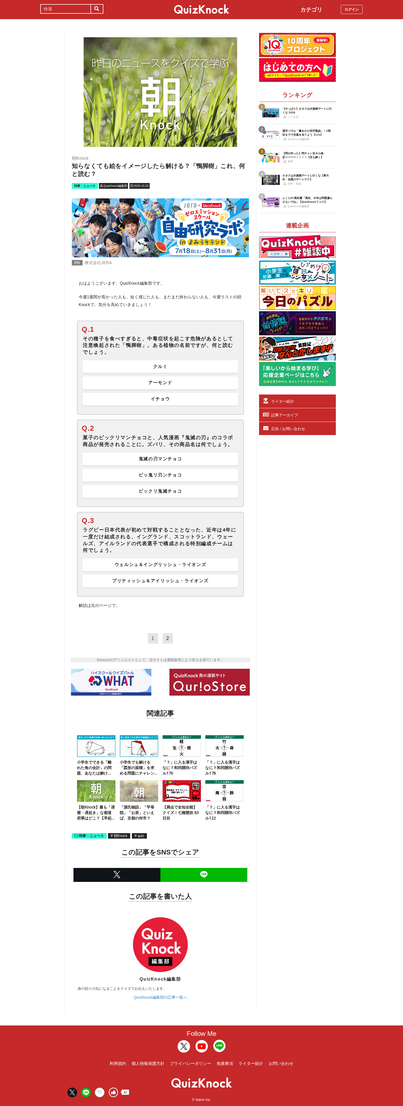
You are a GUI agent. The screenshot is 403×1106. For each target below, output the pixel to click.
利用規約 (118, 1063)
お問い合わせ (281, 1063)
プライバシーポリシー (190, 1063)
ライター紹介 (282, 401)
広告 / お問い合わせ (288, 429)
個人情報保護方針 (148, 1063)
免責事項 (225, 1063)
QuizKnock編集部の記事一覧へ (160, 997)
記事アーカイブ (284, 415)
